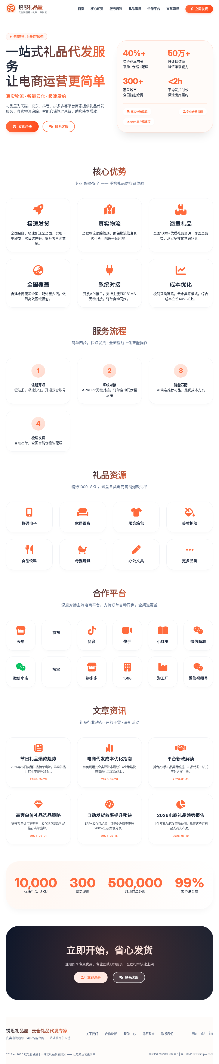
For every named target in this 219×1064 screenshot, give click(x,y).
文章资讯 (172, 9)
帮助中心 (130, 1034)
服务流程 (116, 9)
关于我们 (92, 1034)
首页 (81, 9)
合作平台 (153, 9)
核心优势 (96, 9)
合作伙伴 (111, 1034)
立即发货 (201, 9)
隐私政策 (148, 1034)
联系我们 (167, 1034)
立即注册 (25, 126)
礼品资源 (135, 9)
